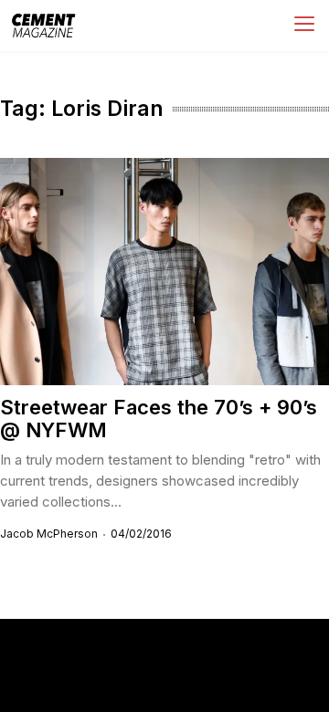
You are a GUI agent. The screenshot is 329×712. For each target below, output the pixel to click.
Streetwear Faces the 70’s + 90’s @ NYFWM (158, 418)
